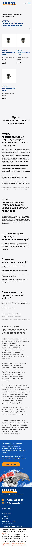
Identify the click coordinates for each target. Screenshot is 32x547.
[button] (25, 3)
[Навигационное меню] (29, 3)
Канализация (17, 14)
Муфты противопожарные (8, 16)
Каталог (10, 14)
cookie (4, 533)
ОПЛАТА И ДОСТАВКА (9, 521)
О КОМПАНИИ (6, 514)
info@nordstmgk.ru (14, 503)
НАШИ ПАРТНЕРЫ (8, 524)
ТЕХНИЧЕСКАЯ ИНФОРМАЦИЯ (12, 526)
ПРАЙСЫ (5, 519)
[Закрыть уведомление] (31, 529)
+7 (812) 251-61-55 (14, 500)
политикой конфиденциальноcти (13, 543)
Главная (4, 14)
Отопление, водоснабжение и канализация (12, 494)
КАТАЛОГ (5, 516)
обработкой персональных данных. (14, 545)
